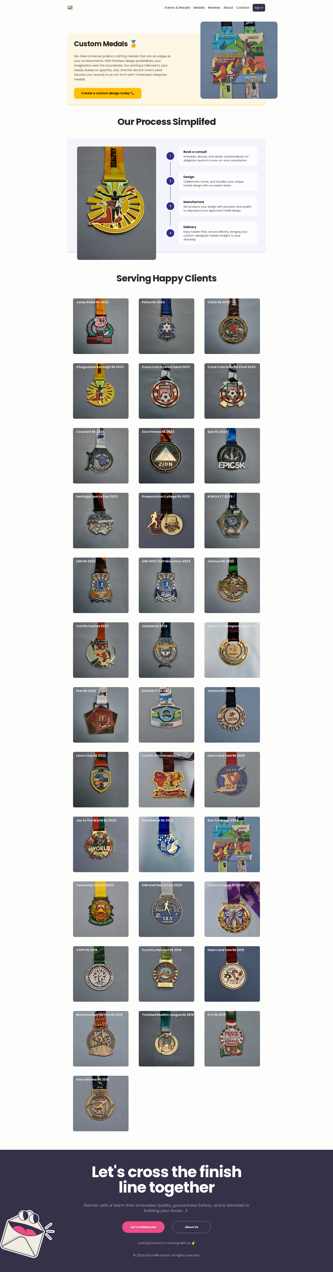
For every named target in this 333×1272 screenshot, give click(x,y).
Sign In (259, 8)
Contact (243, 7)
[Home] (70, 7)
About (228, 7)
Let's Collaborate (143, 1227)
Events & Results (177, 7)
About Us (191, 1227)
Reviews (214, 7)
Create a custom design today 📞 (108, 93)
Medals (199, 7)
